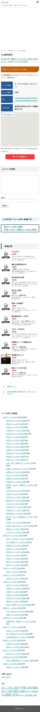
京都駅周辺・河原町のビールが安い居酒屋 (21, 621)
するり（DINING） (19, 329)
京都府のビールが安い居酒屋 (13, 618)
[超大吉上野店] (6, 294)
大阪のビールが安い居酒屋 (12, 582)
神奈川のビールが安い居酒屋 (13, 535)
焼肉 (11, 694)
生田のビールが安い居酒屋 (15, 549)
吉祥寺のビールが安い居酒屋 (16, 491)
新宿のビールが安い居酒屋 (15, 447)
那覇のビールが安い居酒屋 (15, 667)
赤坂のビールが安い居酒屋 (15, 427)
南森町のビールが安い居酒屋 (16, 588)
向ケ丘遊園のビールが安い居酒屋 (17, 542)
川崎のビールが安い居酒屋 (15, 559)
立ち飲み (31, 695)
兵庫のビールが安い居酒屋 (12, 608)
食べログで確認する (20, 157)
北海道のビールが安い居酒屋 (13, 657)
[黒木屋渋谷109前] (6, 281)
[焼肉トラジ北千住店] (6, 372)
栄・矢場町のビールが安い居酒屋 (17, 634)
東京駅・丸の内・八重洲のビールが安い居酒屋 (20, 229)
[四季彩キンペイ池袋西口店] (6, 346)
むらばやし (16, 251)
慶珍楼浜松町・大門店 (20, 316)
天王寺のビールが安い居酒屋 (16, 598)
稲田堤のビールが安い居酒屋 (16, 545)
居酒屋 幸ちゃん (18, 355)
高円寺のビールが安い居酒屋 (16, 421)
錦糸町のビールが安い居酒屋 (16, 500)
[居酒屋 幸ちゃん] (6, 359)
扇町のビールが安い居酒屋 (15, 585)
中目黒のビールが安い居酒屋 (16, 430)
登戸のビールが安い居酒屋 (15, 555)
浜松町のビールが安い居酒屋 (16, 522)
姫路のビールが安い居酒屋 (15, 615)
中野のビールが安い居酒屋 (15, 440)
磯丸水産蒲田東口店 (19, 264)
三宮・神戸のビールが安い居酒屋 (17, 611)
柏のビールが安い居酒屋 (14, 572)
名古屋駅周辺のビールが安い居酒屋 (18, 637)
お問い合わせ (6, 677)
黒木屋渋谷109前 (18, 277)
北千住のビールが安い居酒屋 (16, 497)
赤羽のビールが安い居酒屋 (15, 494)
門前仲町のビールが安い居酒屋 (17, 507)
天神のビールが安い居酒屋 (15, 644)
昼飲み (29, 691)
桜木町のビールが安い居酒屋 (16, 552)
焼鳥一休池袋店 (17, 303)
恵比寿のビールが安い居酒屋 (16, 453)
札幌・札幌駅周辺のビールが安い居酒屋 (20, 660)
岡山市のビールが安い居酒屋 (16, 654)
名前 (3, 197)
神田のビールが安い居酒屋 (15, 478)
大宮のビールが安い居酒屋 (15, 578)
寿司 (19, 691)
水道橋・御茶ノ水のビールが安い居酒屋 (20, 526)
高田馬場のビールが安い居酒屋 (17, 513)
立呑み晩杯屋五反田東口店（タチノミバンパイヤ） (22, 392)
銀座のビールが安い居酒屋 (15, 460)
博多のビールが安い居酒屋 (15, 647)
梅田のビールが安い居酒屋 (15, 601)
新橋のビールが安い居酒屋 (15, 456)
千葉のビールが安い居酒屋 (12, 568)
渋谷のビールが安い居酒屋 (15, 443)
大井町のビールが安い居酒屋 (16, 510)
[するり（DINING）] (6, 333)
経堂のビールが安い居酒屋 (15, 437)
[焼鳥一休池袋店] (6, 307)
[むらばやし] (6, 255)
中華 (26, 687)
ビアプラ (5, 2)
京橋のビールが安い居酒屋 (15, 595)
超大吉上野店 (17, 290)
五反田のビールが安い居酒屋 (16, 482)
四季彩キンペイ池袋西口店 (21, 342)
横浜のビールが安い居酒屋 (15, 562)
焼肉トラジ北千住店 (19, 368)
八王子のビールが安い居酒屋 (16, 532)
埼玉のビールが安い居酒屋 (12, 575)
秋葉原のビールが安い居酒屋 (16, 472)
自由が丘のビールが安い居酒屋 (17, 434)
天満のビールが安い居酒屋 (15, 592)
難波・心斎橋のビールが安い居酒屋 (18, 605)
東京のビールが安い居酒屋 (22, 59)
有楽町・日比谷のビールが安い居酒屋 (19, 469)
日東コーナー (11, 386)
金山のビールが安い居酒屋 (15, 631)
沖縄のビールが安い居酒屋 (12, 664)
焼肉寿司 (22, 695)
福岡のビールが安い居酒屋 (12, 640)
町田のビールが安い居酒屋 (15, 565)
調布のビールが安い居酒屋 (15, 424)
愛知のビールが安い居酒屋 (12, 627)
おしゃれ (10, 687)
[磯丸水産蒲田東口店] (6, 268)
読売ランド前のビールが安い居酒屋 (18, 539)
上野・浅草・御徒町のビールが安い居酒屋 (21, 463)
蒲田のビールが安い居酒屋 (15, 529)
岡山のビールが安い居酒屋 (12, 650)
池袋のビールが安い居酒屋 (15, 450)
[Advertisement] (20, 28)
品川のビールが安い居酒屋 (15, 475)
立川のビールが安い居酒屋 (15, 504)
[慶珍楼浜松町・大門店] (6, 320)
